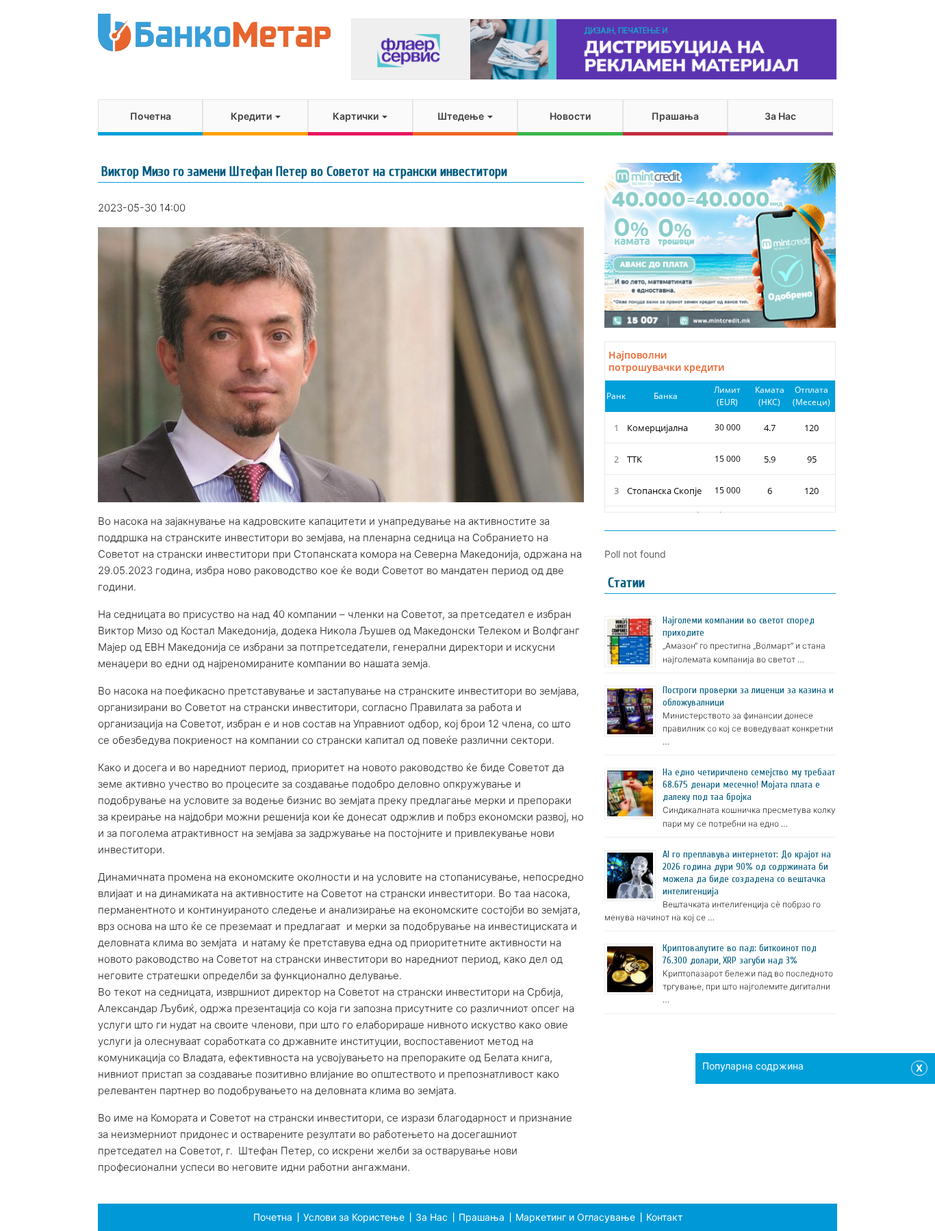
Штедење (461, 116)
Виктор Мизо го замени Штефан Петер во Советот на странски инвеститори (304, 171)
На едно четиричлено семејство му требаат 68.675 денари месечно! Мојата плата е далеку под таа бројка (749, 784)
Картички (357, 116)
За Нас (780, 116)
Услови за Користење (354, 1217)
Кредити (252, 116)
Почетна (150, 116)
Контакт (664, 1217)
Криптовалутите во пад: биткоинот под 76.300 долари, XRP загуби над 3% (740, 954)
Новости (570, 116)
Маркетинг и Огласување (575, 1217)
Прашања (675, 116)
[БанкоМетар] (214, 32)
